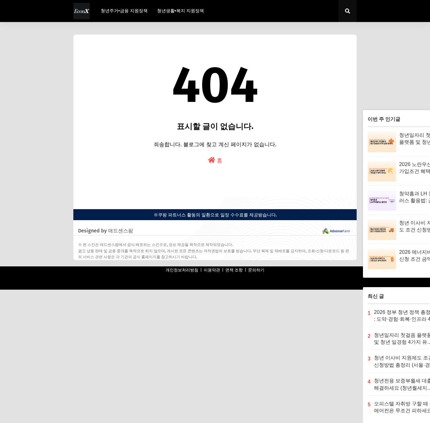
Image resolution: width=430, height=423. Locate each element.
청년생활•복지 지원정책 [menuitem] (180, 11)
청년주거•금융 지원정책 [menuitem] (124, 11)
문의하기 (256, 270)
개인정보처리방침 (182, 270)
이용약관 (212, 270)
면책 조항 (234, 270)
